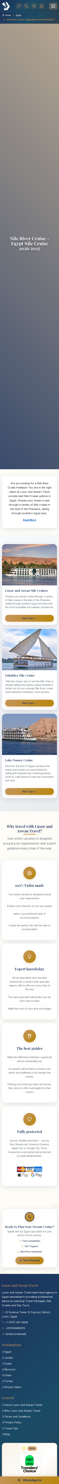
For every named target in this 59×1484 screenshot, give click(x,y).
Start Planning (31, 1260)
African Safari (12, 1387)
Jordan (8, 1357)
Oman (7, 1375)
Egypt (18, 15)
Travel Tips (11, 1428)
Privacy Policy (12, 1422)
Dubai (7, 1363)
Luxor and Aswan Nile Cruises (26, 590)
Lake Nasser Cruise (19, 760)
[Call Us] (26, 6)
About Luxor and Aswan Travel (23, 1404)
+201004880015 (15, 1328)
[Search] (19, 6)
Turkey (8, 1381)
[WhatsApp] (42, 6)
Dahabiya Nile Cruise (20, 675)
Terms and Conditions (17, 1416)
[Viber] (34, 6)
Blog (7, 1434)
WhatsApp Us (32, 1480)
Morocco (9, 1369)
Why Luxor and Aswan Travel (22, 1410)
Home (8, 15)
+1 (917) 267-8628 (17, 1322)
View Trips (28, 618)
